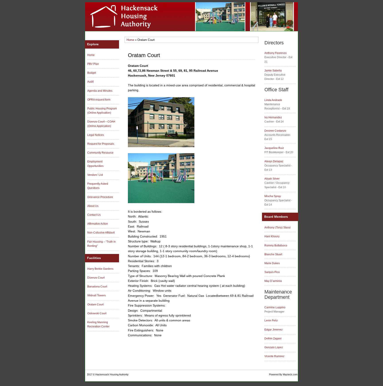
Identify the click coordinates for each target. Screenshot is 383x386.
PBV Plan (93, 63)
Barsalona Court (97, 286)
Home (130, 40)
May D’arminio (273, 281)
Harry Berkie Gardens (100, 268)
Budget (91, 72)
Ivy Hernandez (273, 117)
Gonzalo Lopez (273, 347)
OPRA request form (98, 99)
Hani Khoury (271, 236)
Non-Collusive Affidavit (101, 232)
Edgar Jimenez (273, 329)
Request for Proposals (100, 143)
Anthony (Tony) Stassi (277, 227)
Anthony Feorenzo (275, 53)
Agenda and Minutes (99, 90)
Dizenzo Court (96, 277)
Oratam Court (95, 304)
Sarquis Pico (272, 272)
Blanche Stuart (273, 254)
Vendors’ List (95, 174)
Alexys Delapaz (273, 161)
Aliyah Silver (271, 178)
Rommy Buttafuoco (275, 245)
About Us (92, 206)
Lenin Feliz (271, 320)
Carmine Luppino (274, 307)
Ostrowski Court (96, 313)
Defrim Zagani (272, 338)
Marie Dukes (272, 263)
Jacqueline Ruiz (274, 148)
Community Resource (100, 152)
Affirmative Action (97, 223)
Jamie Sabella (273, 70)
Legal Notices (95, 135)
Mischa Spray (272, 196)
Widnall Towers (96, 295)
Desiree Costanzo (275, 130)
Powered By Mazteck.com (283, 374)
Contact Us (94, 214)
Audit (90, 81)
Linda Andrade (273, 100)
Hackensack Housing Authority (112, 374)
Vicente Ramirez (274, 356)
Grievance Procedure (100, 197)
